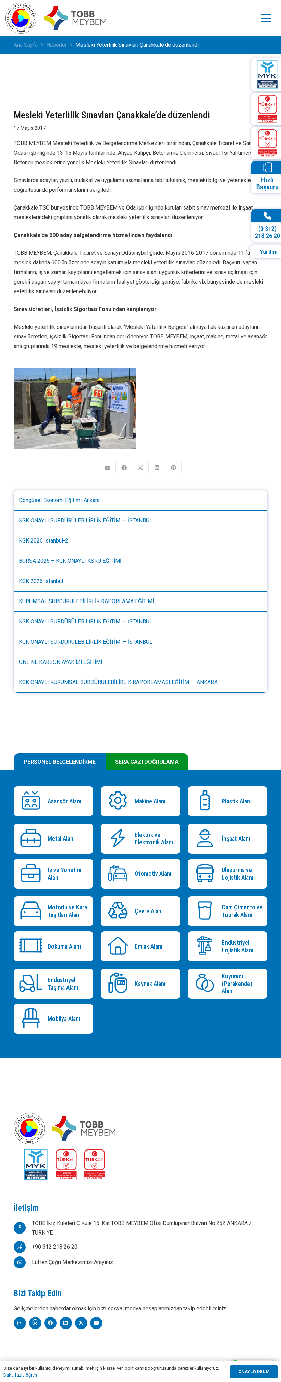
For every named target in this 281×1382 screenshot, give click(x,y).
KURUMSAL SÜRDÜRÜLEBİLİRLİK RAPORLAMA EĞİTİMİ (86, 601)
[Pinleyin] (173, 467)
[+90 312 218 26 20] (23, 1247)
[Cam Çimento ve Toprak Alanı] (206, 911)
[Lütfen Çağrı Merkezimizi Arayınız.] (23, 1262)
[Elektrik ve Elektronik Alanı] (119, 838)
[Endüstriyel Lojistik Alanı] (206, 946)
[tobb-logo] (20, 18)
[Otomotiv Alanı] (119, 874)
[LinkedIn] (66, 1323)
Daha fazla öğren (20, 1375)
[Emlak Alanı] (119, 946)
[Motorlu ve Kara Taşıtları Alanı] (32, 911)
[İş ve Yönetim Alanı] (32, 874)
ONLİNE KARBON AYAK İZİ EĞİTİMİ (60, 662)
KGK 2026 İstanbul (41, 581)
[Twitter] (81, 1323)
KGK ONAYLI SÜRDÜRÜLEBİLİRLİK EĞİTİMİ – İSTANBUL (85, 520)
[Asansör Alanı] (32, 801)
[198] (75, 408)
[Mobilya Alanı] (32, 1019)
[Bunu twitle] (140, 467)
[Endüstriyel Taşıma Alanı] (32, 983)
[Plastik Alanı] (206, 801)
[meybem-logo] (75, 18)
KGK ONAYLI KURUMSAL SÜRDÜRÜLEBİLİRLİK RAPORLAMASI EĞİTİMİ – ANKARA (118, 682)
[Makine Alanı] (119, 801)
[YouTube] (96, 1323)
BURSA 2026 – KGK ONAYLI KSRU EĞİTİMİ (70, 561)
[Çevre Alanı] (119, 911)
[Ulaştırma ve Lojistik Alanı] (206, 874)
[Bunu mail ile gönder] (107, 467)
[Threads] (35, 1323)
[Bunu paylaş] (124, 467)
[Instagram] (20, 1323)
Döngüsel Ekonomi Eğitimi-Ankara (59, 500)
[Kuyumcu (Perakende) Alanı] (206, 983)
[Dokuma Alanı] (32, 946)
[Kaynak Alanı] (119, 983)
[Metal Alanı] (32, 838)
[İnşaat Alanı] (206, 838)
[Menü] (266, 18)
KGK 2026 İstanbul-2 (43, 540)
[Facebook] (50, 1323)
